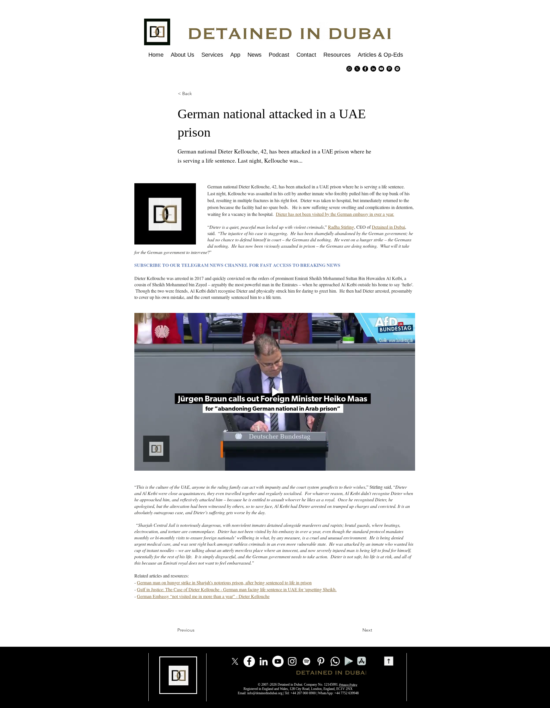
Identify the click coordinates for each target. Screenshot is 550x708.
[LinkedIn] (263, 661)
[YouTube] (278, 661)
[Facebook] (249, 661)
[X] (357, 69)
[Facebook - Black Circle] (365, 69)
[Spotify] (397, 69)
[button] (187, 93)
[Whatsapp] (349, 69)
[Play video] (274, 392)
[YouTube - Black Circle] (381, 69)
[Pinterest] (389, 69)
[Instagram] (292, 661)
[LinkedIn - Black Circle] (373, 69)
